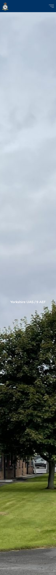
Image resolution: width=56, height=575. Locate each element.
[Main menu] (51, 6)
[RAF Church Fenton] (5, 6)
